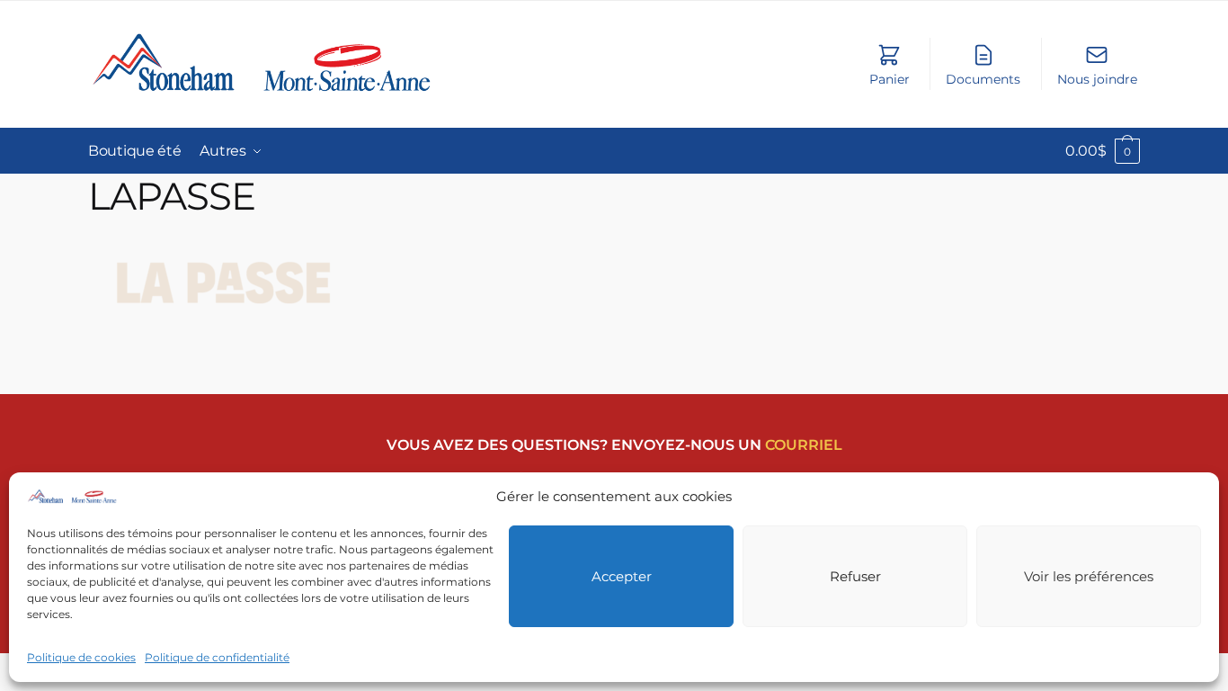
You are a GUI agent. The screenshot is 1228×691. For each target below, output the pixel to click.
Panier (889, 79)
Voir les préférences (1088, 576)
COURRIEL (803, 444)
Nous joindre (1097, 79)
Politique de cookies (81, 657)
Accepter (622, 576)
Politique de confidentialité (217, 657)
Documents (983, 79)
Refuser (855, 576)
